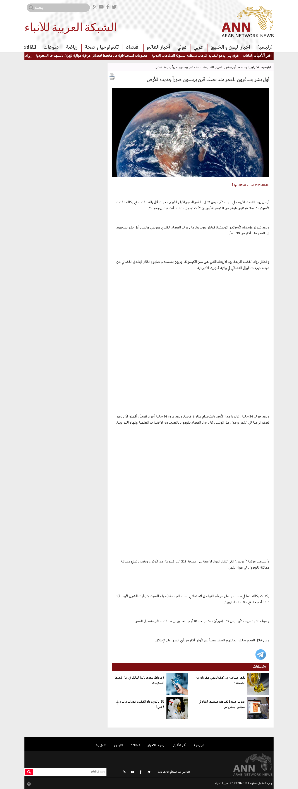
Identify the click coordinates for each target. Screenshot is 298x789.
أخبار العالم (158, 47)
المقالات (29, 47)
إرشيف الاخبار (156, 745)
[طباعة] (112, 76)
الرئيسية (265, 47)
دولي (181, 47)
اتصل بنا (101, 745)
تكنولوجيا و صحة (102, 47)
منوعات (51, 47)
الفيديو (118, 745)
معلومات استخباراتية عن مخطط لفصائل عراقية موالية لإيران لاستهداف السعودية (104, 56)
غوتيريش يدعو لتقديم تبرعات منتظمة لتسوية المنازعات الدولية (207, 56)
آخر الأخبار (179, 745)
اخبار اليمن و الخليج (230, 47)
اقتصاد (132, 47)
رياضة (71, 47)
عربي (198, 47)
